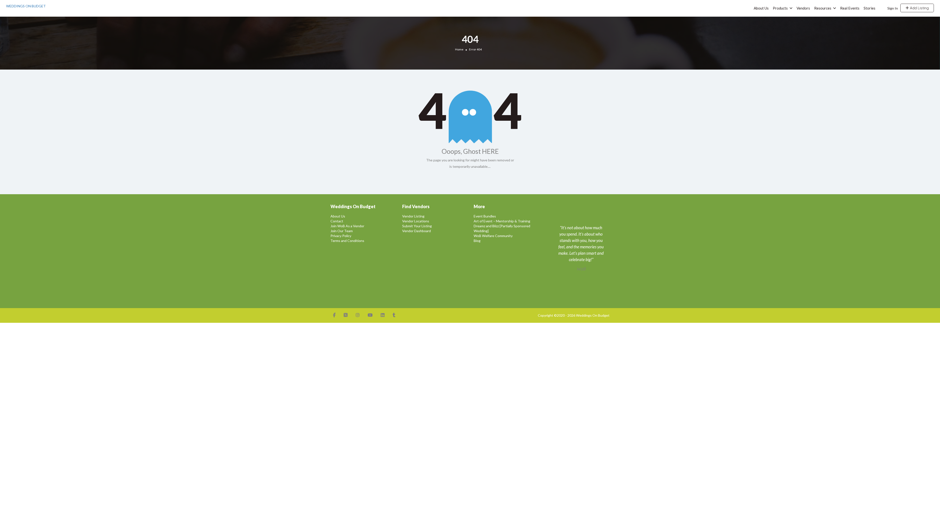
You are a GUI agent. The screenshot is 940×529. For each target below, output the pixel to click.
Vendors (803, 8)
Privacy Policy (340, 236)
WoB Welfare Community (493, 236)
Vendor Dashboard (416, 231)
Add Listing (919, 8)
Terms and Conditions (347, 241)
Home (459, 49)
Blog (477, 241)
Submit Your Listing (417, 226)
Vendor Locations (415, 221)
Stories (869, 8)
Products (780, 8)
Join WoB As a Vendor (347, 226)
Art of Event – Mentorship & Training (502, 221)
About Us (761, 8)
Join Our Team (341, 231)
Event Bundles (485, 216)
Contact (336, 221)
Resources (822, 8)
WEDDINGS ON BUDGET (26, 6)
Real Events (849, 8)
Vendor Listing (413, 216)
